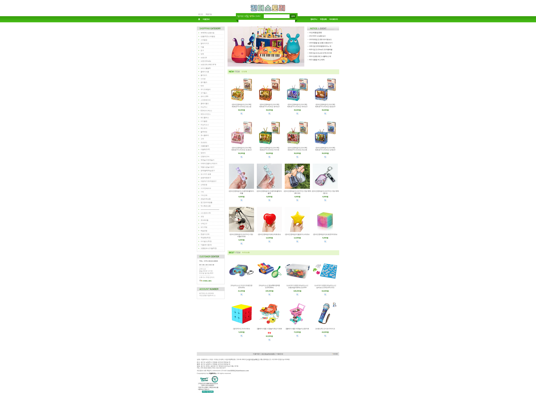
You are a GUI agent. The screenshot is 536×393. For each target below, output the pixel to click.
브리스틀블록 (206, 68)
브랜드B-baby (206, 61)
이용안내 (206, 19)
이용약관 (256, 354)
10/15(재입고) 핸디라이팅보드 (320, 39)
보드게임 (204, 227)
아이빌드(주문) (206, 241)
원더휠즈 (204, 82)
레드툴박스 (205, 118)
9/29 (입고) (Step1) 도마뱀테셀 (320, 50)
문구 (202, 50)
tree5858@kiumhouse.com (238, 371)
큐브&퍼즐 (204, 220)
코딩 (202, 216)
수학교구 (204, 224)
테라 (202, 86)
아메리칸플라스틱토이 (209, 163)
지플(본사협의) (206, 245)
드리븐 (203, 79)
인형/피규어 (205, 157)
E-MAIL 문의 (206, 281)
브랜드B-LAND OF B (208, 65)
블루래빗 (204, 132)
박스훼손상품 (206, 206)
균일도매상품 (206, 199)
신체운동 (204, 185)
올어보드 (204, 75)
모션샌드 (204, 142)
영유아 (203, 153)
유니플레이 (205, 135)
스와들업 (204, 40)
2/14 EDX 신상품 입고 (317, 36)
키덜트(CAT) (205, 149)
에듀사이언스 (206, 114)
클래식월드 (205, 103)
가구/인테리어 (206, 188)
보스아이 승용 (206, 174)
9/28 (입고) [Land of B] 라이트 (320, 53)
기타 (202, 192)
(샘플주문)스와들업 (208, 36)
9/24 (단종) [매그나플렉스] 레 (320, 56)
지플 (202, 47)
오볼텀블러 (205, 146)
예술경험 (204, 231)
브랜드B (204, 58)
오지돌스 (204, 93)
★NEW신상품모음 (207, 33)
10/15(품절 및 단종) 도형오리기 (321, 43)
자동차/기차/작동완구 (208, 181)
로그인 (200, 14)
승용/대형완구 (206, 178)
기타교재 (204, 195)
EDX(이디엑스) (206, 111)
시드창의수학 (206, 213)
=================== (210, 210)
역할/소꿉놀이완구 (207, 167)
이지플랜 (204, 121)
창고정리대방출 (206, 202)
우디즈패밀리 (206, 89)
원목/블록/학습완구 (208, 171)
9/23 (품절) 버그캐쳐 (317, 60)
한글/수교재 (205, 234)
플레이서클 (205, 72)
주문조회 (323, 19)
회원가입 (209, 14)
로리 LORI (204, 96)
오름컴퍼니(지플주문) (209, 248)
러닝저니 (204, 107)
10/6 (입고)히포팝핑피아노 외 (320, 46)
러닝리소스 (205, 125)
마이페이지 (333, 19)
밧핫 (202, 54)
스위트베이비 (206, 100)
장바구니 (313, 19)
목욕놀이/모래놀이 (207, 160)
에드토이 (204, 128)
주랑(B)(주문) (206, 238)
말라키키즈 (205, 43)
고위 (202, 139)
